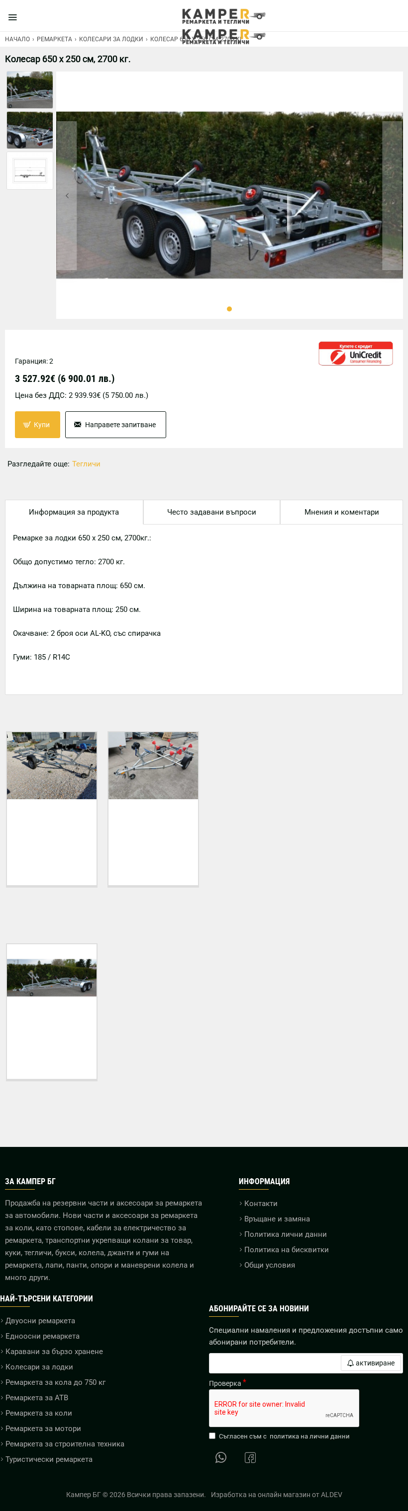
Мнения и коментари (342, 512)
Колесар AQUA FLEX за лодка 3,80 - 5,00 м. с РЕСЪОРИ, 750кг (52, 827)
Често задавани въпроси (211, 512)
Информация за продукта (74, 512)
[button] (67, 195)
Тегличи (86, 463)
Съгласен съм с (284, 1436)
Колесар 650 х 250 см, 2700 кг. (52, 1030)
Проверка (225, 1383)
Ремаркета (54, 39)
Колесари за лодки (111, 39)
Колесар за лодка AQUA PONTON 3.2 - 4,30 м (153, 822)
